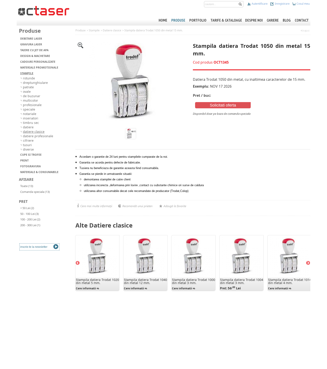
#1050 (197, 118)
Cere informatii (86, 288)
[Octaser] (44, 10)
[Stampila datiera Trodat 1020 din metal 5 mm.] (97, 256)
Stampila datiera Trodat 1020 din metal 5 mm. (97, 281)
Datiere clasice (112, 30)
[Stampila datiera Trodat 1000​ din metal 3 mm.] (193, 256)
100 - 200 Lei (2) (30, 219)
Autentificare (259, 4)
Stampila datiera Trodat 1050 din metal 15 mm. (153, 30)
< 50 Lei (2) (27, 208)
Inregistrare (282, 4)
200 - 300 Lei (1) (30, 225)
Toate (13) (26, 186)
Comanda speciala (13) (35, 192)
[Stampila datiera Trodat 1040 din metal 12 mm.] (145, 256)
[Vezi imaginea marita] (80, 45)
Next (308, 263)
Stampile (94, 30)
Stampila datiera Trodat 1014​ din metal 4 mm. (289, 281)
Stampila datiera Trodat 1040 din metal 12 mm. (145, 281)
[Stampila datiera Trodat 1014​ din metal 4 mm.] (289, 256)
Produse (80, 30)
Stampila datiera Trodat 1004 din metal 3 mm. (241, 281)
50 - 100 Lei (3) (29, 214)
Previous (77, 263)
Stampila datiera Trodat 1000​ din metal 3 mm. (193, 281)
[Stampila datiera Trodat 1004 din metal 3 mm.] (241, 256)
